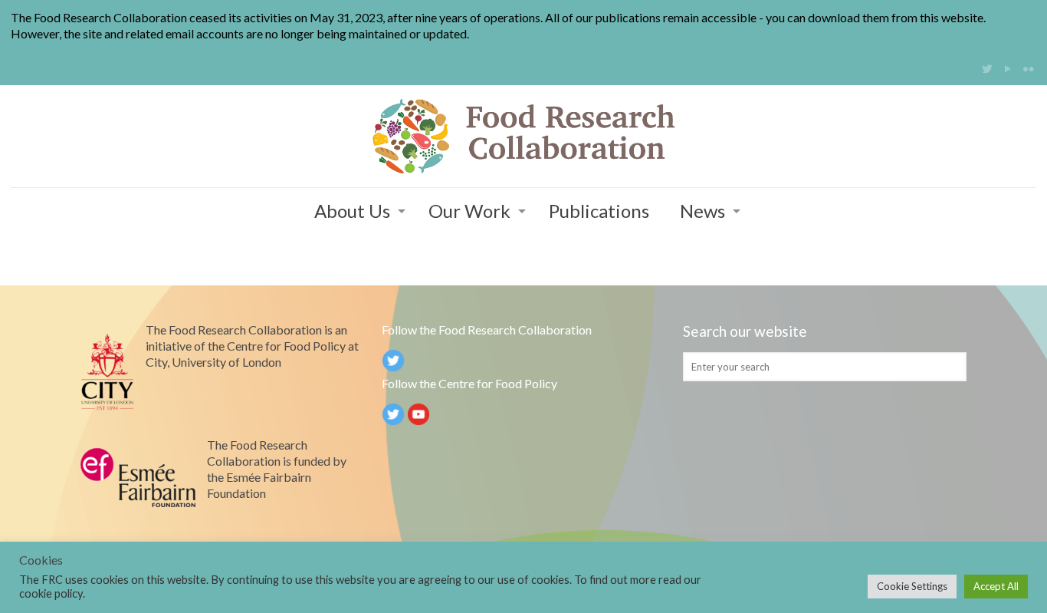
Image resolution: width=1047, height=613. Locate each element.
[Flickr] (1028, 68)
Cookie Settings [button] (912, 586)
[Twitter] (987, 68)
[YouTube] (1007, 68)
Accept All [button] (996, 586)
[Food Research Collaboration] (523, 136)
